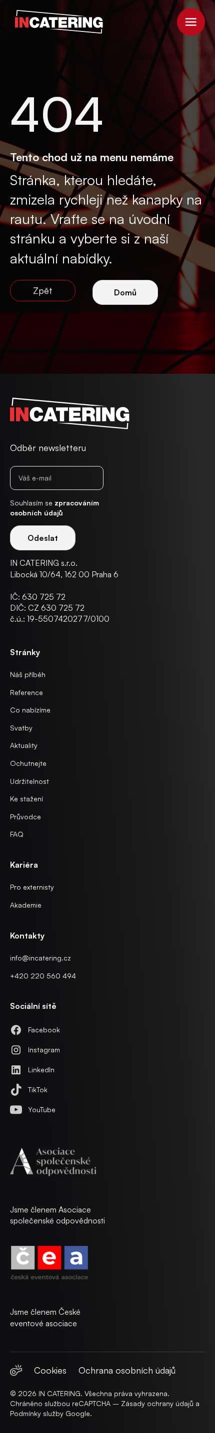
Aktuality (24, 745)
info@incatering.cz (40, 958)
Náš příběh (28, 674)
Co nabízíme (30, 710)
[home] (56, 21)
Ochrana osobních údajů (127, 1370)
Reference (26, 692)
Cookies (50, 1370)
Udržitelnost (29, 781)
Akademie (26, 905)
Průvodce (25, 816)
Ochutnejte (28, 763)
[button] (191, 22)
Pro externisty (32, 887)
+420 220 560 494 (43, 975)
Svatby (21, 727)
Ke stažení (26, 798)
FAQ (17, 834)
